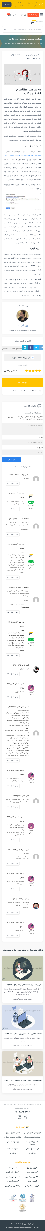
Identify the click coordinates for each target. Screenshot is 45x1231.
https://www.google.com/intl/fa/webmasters (22, 155)
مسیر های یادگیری (13, 1132)
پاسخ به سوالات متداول (32, 1142)
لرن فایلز (39, 43)
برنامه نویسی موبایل (12, 1185)
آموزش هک (12, 1167)
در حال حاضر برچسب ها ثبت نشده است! (25, 390)
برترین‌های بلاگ (31, 43)
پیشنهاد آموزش (13, 1141)
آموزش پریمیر (32, 1172)
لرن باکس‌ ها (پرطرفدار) (32, 1132)
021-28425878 (22, 1112)
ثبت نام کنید (33, 14)
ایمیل (40, 447)
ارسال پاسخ (14, 483)
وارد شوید (23, 14)
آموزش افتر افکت (12, 1172)
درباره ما (13, 1153)
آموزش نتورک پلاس (32, 1185)
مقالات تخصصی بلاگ (32, 1137)
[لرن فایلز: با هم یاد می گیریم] (37, 22)
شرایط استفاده (12, 1148)
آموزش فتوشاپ (13, 1181)
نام (41, 437)
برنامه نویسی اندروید (32, 1176)
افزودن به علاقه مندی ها (20, 357)
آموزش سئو (32, 1181)
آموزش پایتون (32, 1167)
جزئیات (7, 4)
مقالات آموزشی (15, 54)
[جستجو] (5, 29)
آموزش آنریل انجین (13, 1176)
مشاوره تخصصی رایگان (12, 1137)
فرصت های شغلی (32, 1148)
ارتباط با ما (32, 1153)
